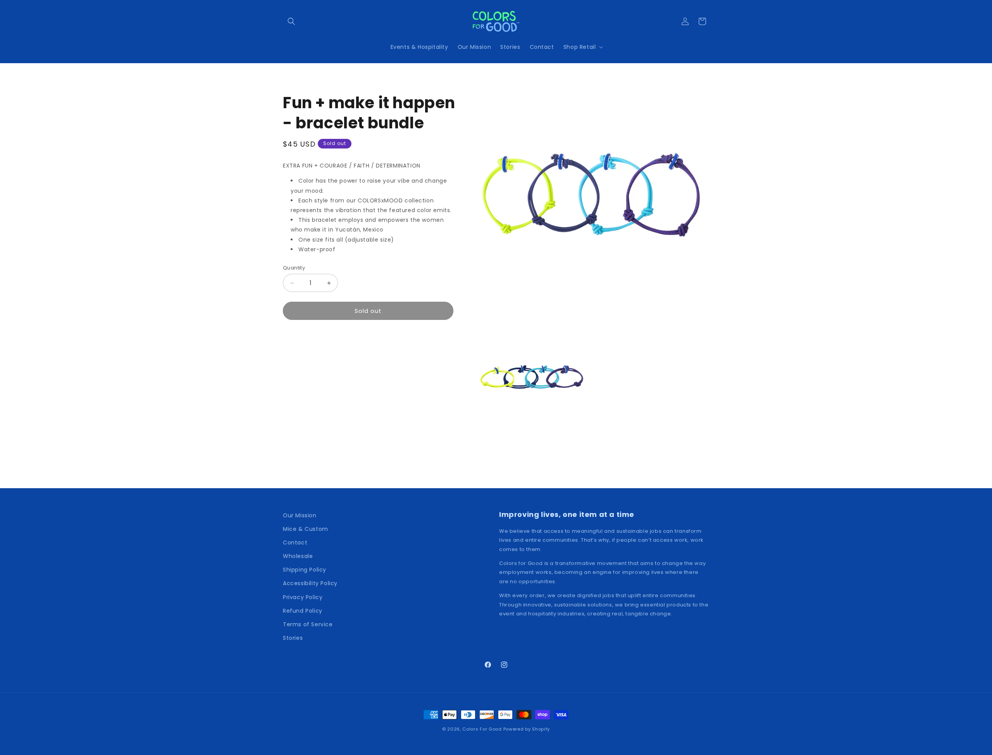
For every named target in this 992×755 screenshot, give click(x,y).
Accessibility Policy (310, 583)
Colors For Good (482, 729)
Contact (295, 542)
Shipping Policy (304, 570)
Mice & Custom (305, 529)
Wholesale (298, 556)
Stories (293, 638)
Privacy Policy (302, 597)
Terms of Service (308, 624)
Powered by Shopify (526, 729)
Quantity (294, 267)
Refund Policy (302, 611)
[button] (291, 21)
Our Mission (300, 515)
